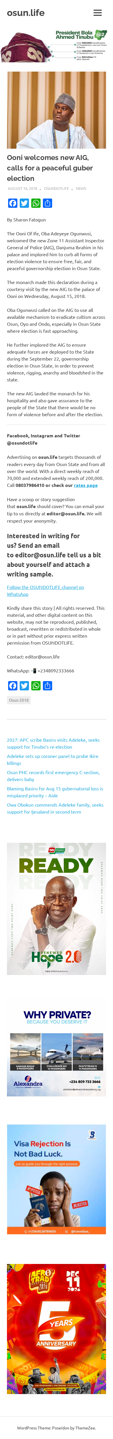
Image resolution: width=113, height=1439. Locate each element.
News (81, 188)
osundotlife (56, 188)
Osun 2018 (19, 700)
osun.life (26, 12)
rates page (86, 485)
